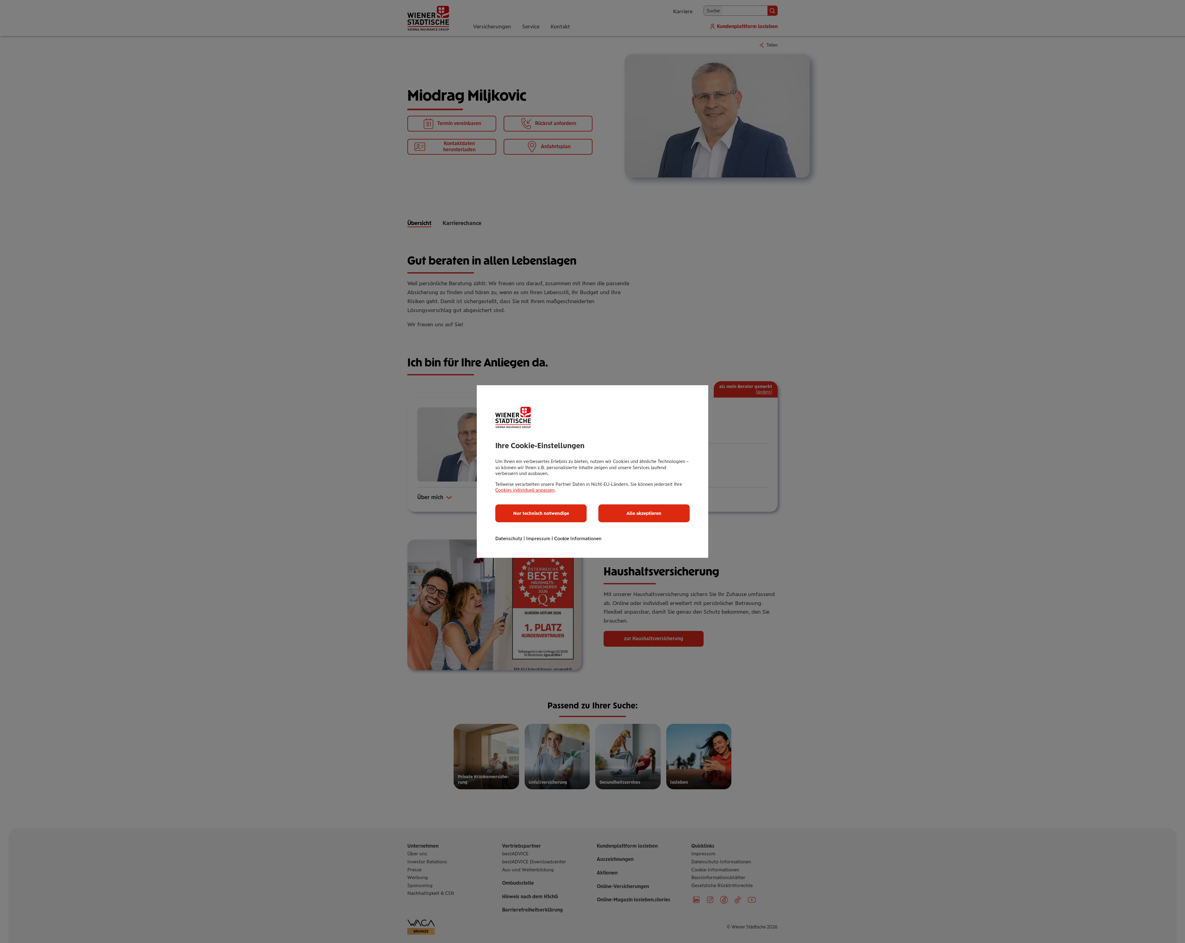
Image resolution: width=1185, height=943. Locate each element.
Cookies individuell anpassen (525, 490)
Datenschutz (508, 538)
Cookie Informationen (577, 538)
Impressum (538, 538)
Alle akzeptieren (643, 513)
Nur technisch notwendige (541, 513)
